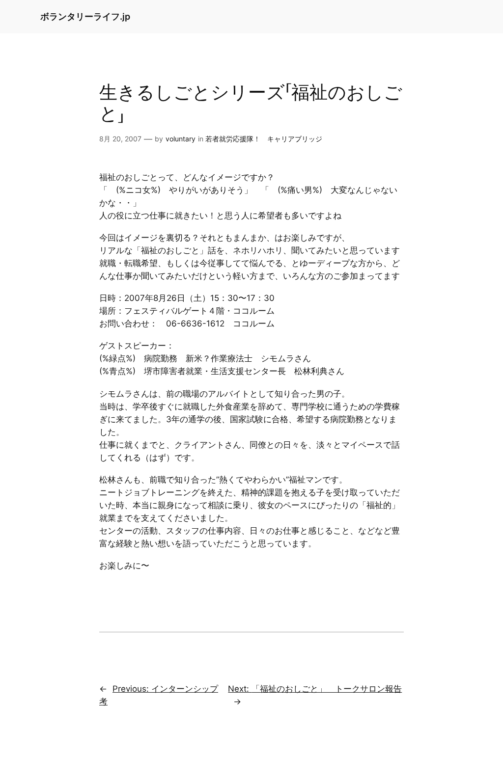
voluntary (181, 139)
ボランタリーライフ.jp (85, 16)
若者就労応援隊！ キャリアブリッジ (263, 139)
